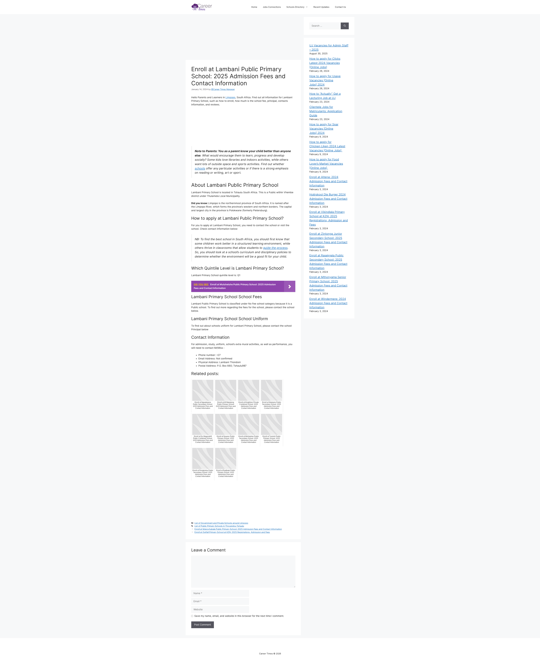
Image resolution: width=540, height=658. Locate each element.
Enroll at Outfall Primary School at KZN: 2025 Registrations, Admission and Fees (232, 532)
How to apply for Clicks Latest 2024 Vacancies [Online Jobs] (324, 63)
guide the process (275, 247)
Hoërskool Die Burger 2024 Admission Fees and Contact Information (328, 199)
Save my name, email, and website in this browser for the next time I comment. (239, 616)
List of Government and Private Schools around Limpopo (221, 523)
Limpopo (230, 97)
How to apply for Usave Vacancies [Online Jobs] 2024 (325, 80)
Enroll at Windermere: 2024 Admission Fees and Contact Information (328, 303)
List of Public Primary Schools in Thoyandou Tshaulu (219, 526)
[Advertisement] (245, 37)
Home (254, 7)
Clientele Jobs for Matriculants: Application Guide (325, 111)
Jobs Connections (272, 7)
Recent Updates (321, 7)
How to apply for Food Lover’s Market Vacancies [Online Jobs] (326, 164)
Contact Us (340, 7)
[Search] (345, 26)
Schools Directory (295, 7)
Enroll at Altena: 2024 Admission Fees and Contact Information (328, 181)
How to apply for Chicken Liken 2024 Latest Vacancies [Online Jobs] (327, 146)
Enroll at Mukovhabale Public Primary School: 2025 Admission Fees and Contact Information (238, 529)
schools (200, 168)
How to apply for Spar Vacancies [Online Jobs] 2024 (323, 129)
